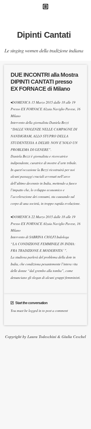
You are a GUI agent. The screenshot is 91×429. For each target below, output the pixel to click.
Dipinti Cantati (44, 34)
